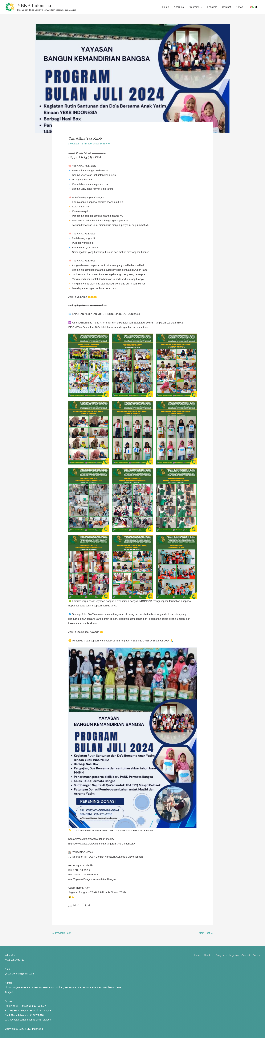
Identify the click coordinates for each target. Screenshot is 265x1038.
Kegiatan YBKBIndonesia (84, 143)
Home (165, 7)
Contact (226, 7)
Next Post (206, 933)
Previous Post (61, 933)
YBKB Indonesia (34, 5)
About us (179, 7)
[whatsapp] (253, 7)
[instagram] (251, 7)
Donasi (239, 7)
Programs (194, 7)
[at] (256, 7)
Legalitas (212, 7)
